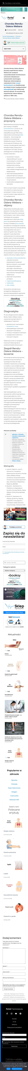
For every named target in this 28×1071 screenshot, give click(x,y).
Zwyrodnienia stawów (11, 895)
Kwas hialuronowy (14, 788)
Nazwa (5, 966)
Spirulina (14, 780)
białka (21, 135)
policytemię (21, 258)
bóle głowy (17, 281)
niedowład (10, 283)
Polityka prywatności (17, 1068)
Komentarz (6, 947)
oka (25, 250)
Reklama (14, 1024)
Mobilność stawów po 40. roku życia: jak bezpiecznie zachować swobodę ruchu (13, 738)
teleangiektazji (8, 89)
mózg (21, 219)
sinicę (15, 258)
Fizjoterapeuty (14, 1009)
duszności (10, 258)
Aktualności (14, 634)
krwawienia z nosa (12, 326)
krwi (19, 380)
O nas (14, 1021)
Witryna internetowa (8, 977)
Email (3, 1037)
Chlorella (14, 784)
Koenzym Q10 (14, 800)
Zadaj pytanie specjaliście (14, 1027)
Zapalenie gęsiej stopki (11, 674)
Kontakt (14, 1018)
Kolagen (14, 792)
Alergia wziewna (9, 760)
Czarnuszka (14, 796)
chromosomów (8, 128)
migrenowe (10, 281)
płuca (5, 221)
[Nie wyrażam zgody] (25, 1066)
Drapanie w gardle (10, 916)
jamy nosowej (19, 223)
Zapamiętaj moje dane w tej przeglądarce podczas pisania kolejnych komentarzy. (14, 985)
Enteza (7, 653)
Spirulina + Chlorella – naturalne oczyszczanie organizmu (18, 436)
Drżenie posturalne (10, 852)
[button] (23, 18)
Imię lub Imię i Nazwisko (8, 1033)
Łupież (6, 873)
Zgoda (8, 1068)
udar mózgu (10, 285)
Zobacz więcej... (16, 461)
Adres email (6, 971)
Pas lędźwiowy (9, 694)
